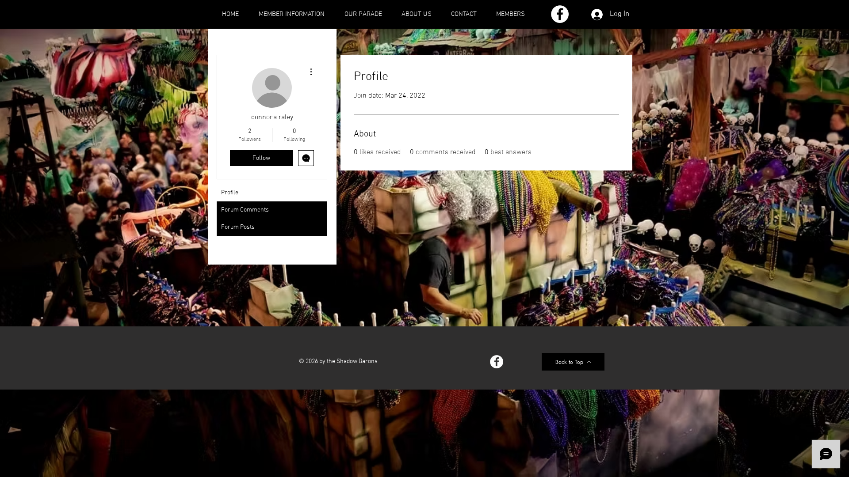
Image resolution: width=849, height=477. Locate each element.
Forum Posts (238, 227)
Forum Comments (245, 210)
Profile (229, 193)
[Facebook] (560, 14)
